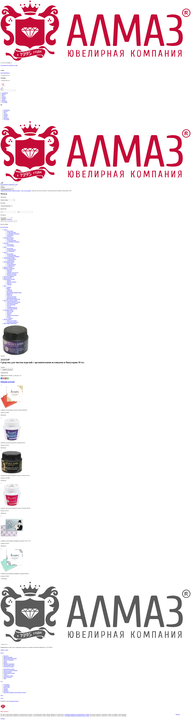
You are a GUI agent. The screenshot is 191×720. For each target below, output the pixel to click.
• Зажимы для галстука (12, 272)
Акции (2, 695)
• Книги (9, 314)
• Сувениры (10, 318)
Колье (5, 247)
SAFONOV (9, 291)
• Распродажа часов (11, 298)
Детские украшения (9, 276)
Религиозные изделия (9, 279)
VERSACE (9, 295)
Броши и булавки (8, 267)
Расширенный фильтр (6, 189)
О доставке (4, 102)
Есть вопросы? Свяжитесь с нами (9, 65)
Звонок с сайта (4, 650)
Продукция (8, 190)
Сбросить (9, 219)
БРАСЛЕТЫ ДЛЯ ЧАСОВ (13, 299)
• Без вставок (10, 231)
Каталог (4, 94)
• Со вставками (10, 245)
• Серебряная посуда (12, 307)
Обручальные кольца (9, 261)
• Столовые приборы (12, 308)
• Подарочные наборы (12, 303)
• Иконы (9, 280)
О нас (2, 681)
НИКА (8, 288)
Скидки (4, 96)
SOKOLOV (9, 294)
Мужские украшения (9, 268)
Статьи (3, 99)
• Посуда (9, 306)
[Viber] (6, 378)
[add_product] (1, 385)
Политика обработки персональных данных (15, 692)
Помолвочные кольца (9, 257)
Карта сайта (7, 687)
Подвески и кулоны (9, 237)
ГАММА (9, 287)
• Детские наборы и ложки (13, 302)
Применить (3, 219)
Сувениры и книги (8, 310)
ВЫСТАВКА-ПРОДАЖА (10, 323)
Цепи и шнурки (8, 277)
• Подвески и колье (11, 275)
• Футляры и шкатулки (12, 322)
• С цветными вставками (13, 233)
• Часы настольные (11, 296)
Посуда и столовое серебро (10, 300)
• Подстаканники (11, 304)
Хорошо (178, 714)
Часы (3, 95)
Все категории (4, 227)
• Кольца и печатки (11, 273)
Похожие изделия (8, 382)
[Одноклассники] (3, 378)
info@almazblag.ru (5, 73)
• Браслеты (9, 269)
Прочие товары (16, 190)
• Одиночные (10, 235)
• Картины (9, 312)
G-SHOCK (9, 290)
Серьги (5, 229)
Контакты (6, 691)
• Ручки (8, 316)
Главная (3, 190)
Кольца (5, 252)
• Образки (9, 284)
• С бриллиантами (11, 232)
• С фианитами (10, 260)
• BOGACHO (10, 311)
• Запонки (9, 271)
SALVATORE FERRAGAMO (14, 292)
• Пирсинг (9, 236)
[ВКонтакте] (1, 378)
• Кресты (9, 283)
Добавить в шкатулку (7, 369)
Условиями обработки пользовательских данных (77, 714)
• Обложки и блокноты (12, 315)
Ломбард (4, 98)
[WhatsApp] (8, 378)
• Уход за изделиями (26, 190)
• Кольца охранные (11, 282)
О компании (5, 92)
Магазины (4, 101)
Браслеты (6, 243)
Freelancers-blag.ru (14, 701)
